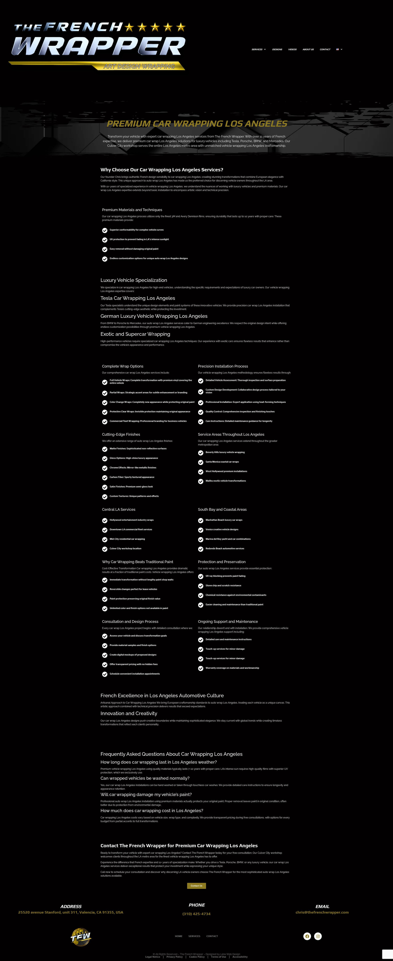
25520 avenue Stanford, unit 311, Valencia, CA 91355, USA (70, 912)
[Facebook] (307, 936)
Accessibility (240, 956)
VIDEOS (292, 49)
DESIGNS (277, 49)
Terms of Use (218, 956)
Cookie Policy (197, 956)
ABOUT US (308, 49)
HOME (178, 936)
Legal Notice (152, 956)
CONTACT (325, 49)
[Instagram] (318, 936)
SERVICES (257, 49)
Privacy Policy (175, 956)
